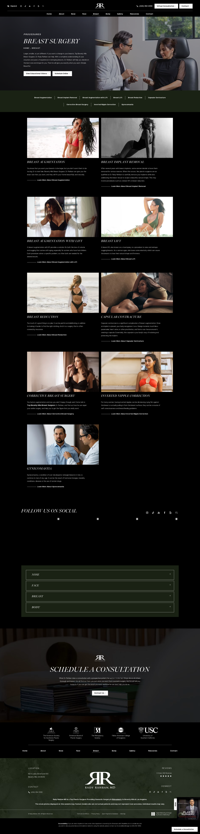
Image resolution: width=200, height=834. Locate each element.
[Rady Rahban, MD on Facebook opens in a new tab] (34, 6)
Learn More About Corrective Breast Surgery (55, 414)
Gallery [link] (120, 14)
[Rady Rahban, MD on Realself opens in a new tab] (43, 6)
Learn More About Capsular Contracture (127, 341)
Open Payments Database (110, 814)
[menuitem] (20, 6)
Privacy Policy (95, 814)
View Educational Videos (36, 74)
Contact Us (99, 693)
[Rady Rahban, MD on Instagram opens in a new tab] (20, 6)
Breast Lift (117, 98)
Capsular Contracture (157, 98)
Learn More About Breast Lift (123, 259)
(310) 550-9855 (136, 826)
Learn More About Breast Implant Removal (128, 186)
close (175, 804)
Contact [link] (149, 14)
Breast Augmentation (43, 98)
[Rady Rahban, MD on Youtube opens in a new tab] (29, 6)
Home (27, 48)
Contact (185, 6)
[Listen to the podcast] (188, 808)
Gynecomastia (127, 105)
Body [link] (108, 14)
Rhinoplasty (117, 799)
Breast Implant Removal (67, 98)
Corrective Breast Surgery (77, 105)
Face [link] (84, 14)
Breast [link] (96, 14)
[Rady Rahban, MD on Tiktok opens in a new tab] (25, 6)
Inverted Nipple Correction (105, 105)
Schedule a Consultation (100, 670)
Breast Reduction (135, 98)
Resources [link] (134, 14)
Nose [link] (73, 14)
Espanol (14, 6)
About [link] (61, 14)
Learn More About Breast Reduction (52, 335)
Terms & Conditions (83, 814)
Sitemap (122, 814)
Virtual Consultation (165, 6)
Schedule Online (61, 74)
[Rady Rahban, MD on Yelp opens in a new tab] (38, 6)
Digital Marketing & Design (164, 814)
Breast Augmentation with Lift (95, 98)
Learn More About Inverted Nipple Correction (129, 414)
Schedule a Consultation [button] (184, 829)
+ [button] (170, 574)
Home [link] (49, 14)
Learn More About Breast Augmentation (53, 180)
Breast (36, 48)
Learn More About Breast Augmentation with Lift (57, 262)
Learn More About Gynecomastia (50, 487)
